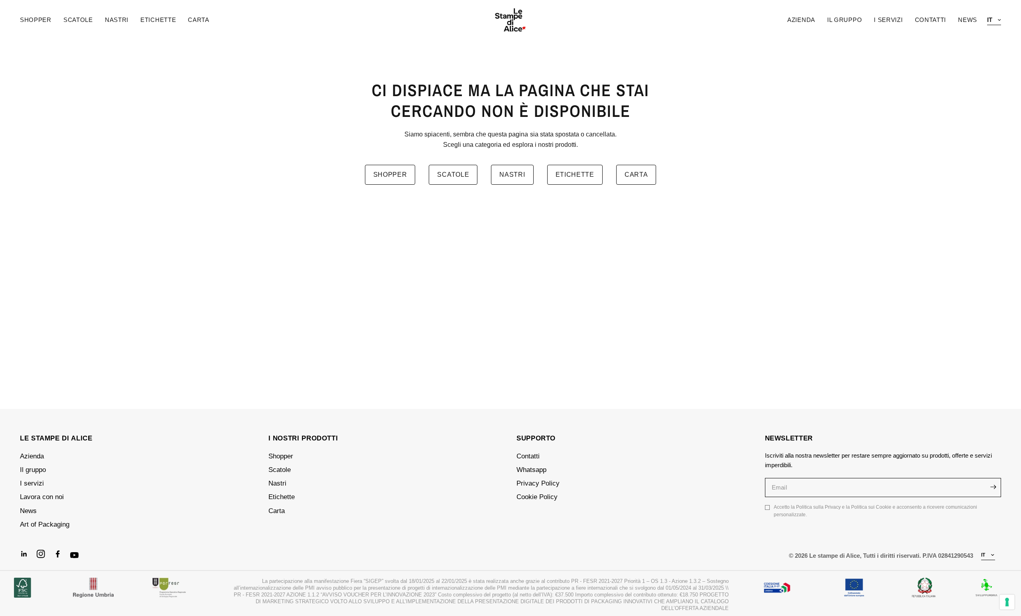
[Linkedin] (27, 557)
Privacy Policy (538, 483)
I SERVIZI (888, 19)
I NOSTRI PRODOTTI (303, 438)
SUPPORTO (536, 438)
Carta (198, 19)
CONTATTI (930, 19)
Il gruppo (33, 470)
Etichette (158, 19)
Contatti (528, 456)
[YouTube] (77, 559)
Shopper (35, 19)
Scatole (78, 19)
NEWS (967, 19)
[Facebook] (61, 557)
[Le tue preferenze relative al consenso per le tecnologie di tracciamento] (1007, 602)
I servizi (32, 483)
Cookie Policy (537, 497)
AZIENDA (801, 19)
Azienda (32, 456)
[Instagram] (44, 557)
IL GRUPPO (844, 19)
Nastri (116, 19)
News (28, 511)
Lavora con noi (42, 497)
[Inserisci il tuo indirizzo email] (993, 487)
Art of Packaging (44, 524)
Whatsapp (531, 470)
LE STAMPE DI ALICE (56, 438)
